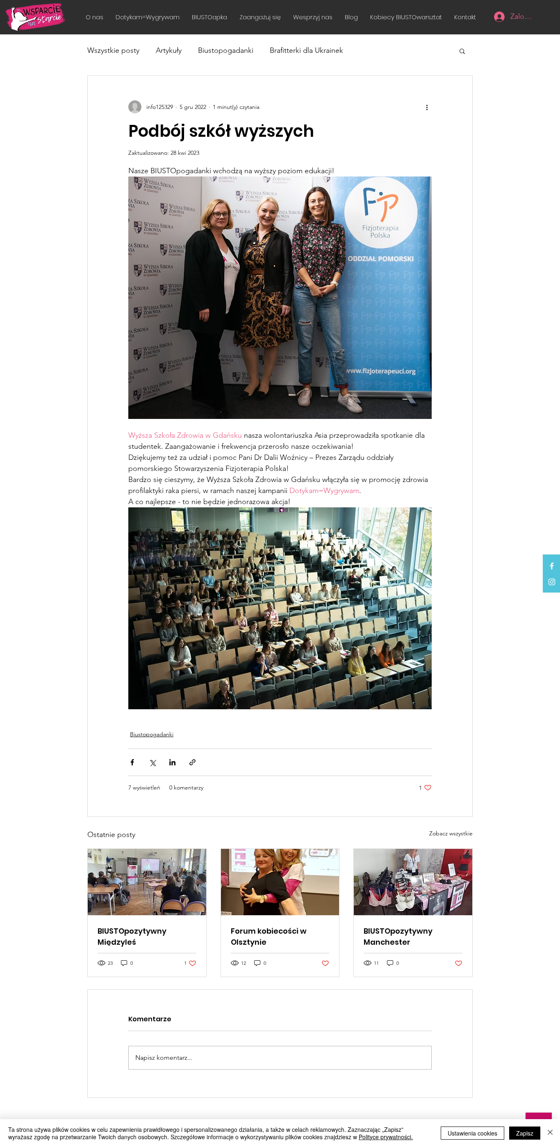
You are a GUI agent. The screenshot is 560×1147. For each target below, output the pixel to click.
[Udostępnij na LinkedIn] (172, 762)
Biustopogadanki (225, 50)
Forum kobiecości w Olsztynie (269, 936)
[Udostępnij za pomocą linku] (192, 762)
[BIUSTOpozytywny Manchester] (413, 882)
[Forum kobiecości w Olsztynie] (280, 882)
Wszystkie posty (113, 50)
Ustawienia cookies (472, 1133)
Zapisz (524, 1133)
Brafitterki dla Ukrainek (306, 50)
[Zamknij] (550, 1133)
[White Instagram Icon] (551, 581)
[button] (260, 17)
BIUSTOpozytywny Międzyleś (132, 936)
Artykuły (169, 50)
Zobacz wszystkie (451, 833)
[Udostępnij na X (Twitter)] (152, 762)
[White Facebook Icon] (551, 565)
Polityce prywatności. (386, 1137)
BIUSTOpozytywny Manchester (398, 936)
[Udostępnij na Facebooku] (132, 762)
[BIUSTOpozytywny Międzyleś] (147, 882)
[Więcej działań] (427, 107)
